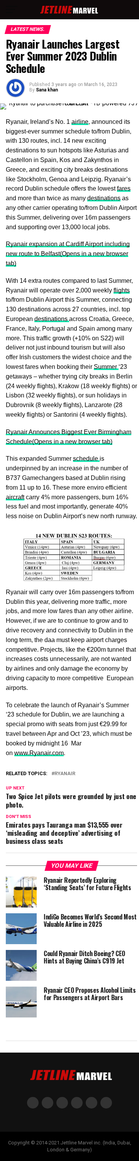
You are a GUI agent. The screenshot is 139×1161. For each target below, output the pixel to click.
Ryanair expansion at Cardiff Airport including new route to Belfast (68, 254)
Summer (106, 366)
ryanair (64, 773)
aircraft (15, 497)
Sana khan (47, 90)
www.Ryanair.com (39, 753)
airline (79, 121)
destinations (103, 198)
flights (122, 290)
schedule (86, 458)
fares (124, 188)
